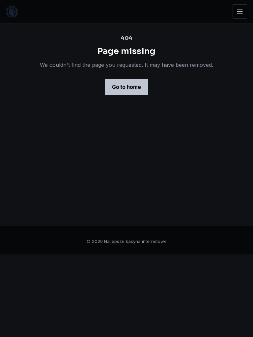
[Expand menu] (240, 11)
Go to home (126, 87)
